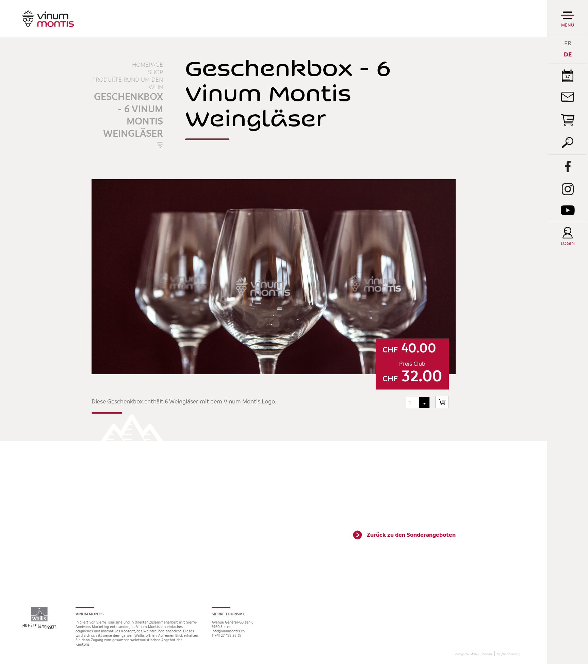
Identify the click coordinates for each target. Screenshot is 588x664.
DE (568, 54)
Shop (155, 72)
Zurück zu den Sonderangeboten (411, 535)
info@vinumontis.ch (228, 631)
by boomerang (508, 654)
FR (567, 43)
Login (568, 243)
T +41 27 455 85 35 (226, 636)
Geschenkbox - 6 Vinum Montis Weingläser (128, 115)
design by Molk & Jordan (473, 654)
